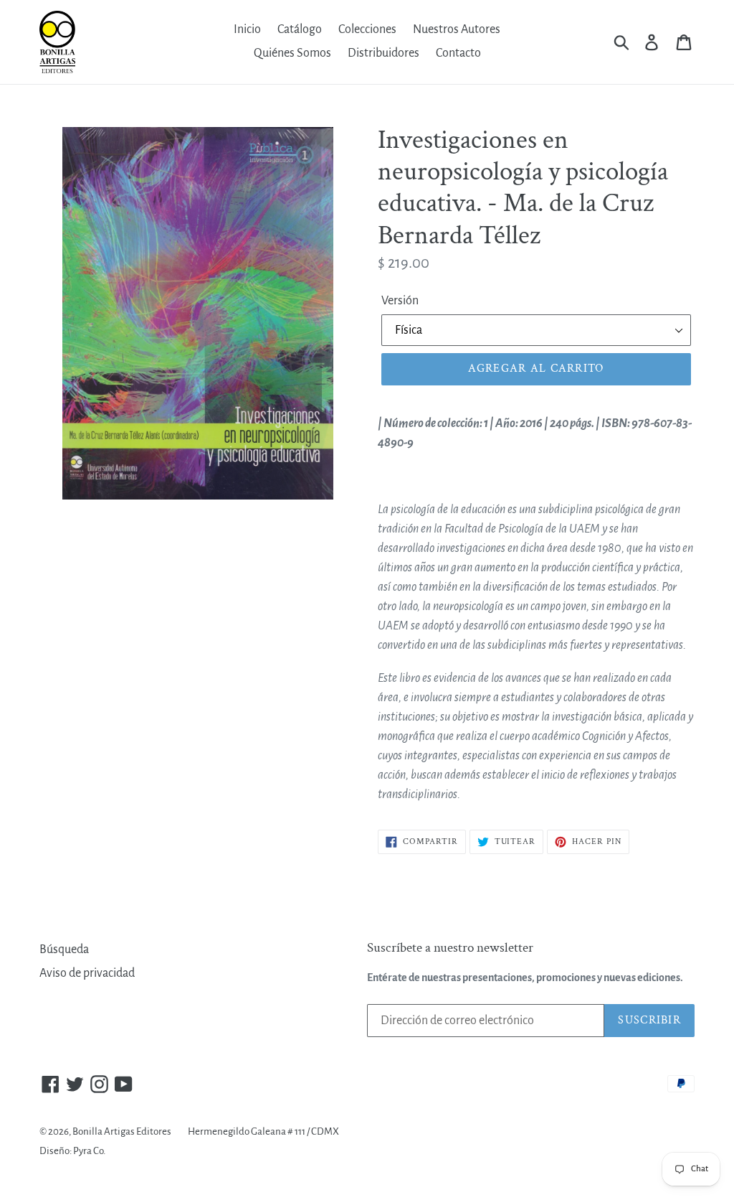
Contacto (458, 53)
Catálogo (299, 29)
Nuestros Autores (456, 29)
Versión (400, 300)
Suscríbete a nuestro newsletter (450, 948)
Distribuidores (383, 53)
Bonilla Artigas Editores (121, 1131)
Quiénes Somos (292, 53)
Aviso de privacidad (87, 973)
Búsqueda (64, 949)
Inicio (247, 29)
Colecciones (367, 29)
